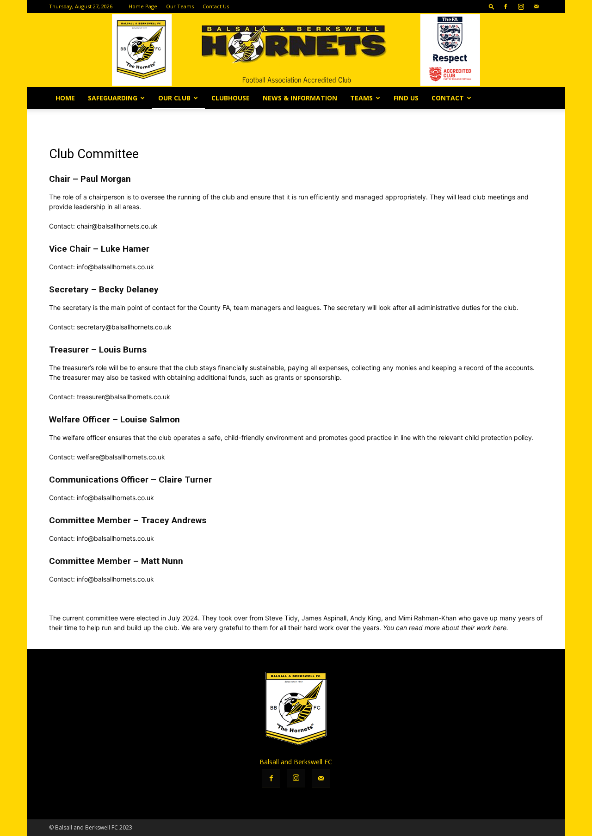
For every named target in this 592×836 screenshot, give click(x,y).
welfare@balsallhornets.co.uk (121, 457)
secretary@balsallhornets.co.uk (124, 327)
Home (65, 97)
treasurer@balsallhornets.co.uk (123, 397)
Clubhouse (230, 97)
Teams (361, 97)
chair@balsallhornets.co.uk (118, 226)
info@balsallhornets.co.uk (115, 267)
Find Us (406, 97)
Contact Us (216, 6)
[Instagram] (521, 6)
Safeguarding (112, 97)
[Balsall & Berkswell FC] (296, 50)
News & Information (300, 97)
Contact (448, 97)
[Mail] (536, 6)
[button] (492, 6)
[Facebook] (505, 6)
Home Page (143, 6)
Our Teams (180, 6)
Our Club (174, 97)
